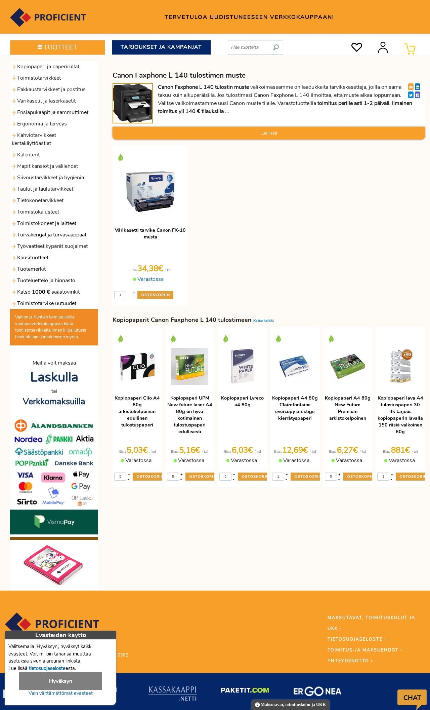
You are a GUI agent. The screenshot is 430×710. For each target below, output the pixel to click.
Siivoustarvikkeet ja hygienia (50, 177)
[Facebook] (417, 94)
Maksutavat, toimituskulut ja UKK (293, 704)
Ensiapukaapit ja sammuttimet (52, 112)
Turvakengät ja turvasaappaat (51, 234)
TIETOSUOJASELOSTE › (357, 639)
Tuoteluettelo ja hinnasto (46, 280)
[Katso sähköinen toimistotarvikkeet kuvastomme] (54, 564)
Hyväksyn (60, 681)
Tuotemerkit (31, 269)
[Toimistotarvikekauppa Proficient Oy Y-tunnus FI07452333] (52, 627)
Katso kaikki (263, 320)
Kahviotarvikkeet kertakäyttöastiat (34, 139)
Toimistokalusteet (37, 212)
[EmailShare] (411, 86)
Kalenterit (28, 154)
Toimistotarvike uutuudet (46, 303)
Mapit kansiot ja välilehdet (47, 166)
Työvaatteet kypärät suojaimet (52, 246)
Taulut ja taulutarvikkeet (44, 189)
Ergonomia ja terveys (41, 123)
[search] (276, 44)
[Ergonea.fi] (318, 692)
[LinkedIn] (417, 86)
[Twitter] (411, 94)
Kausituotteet (32, 257)
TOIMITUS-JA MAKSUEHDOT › (365, 650)
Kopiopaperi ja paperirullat (47, 66)
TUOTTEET (59, 47)
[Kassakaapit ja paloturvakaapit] (172, 695)
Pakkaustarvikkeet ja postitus (51, 89)
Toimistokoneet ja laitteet (46, 223)
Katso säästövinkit (48, 292)
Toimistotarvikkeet (38, 78)
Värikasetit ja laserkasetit (46, 101)
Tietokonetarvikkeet (39, 200)
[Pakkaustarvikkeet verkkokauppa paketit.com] (245, 692)
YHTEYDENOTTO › (350, 661)
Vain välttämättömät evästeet (61, 693)
